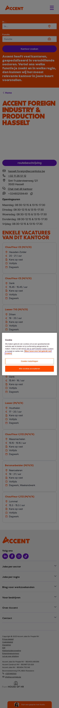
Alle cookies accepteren (29, 368)
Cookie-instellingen (29, 361)
